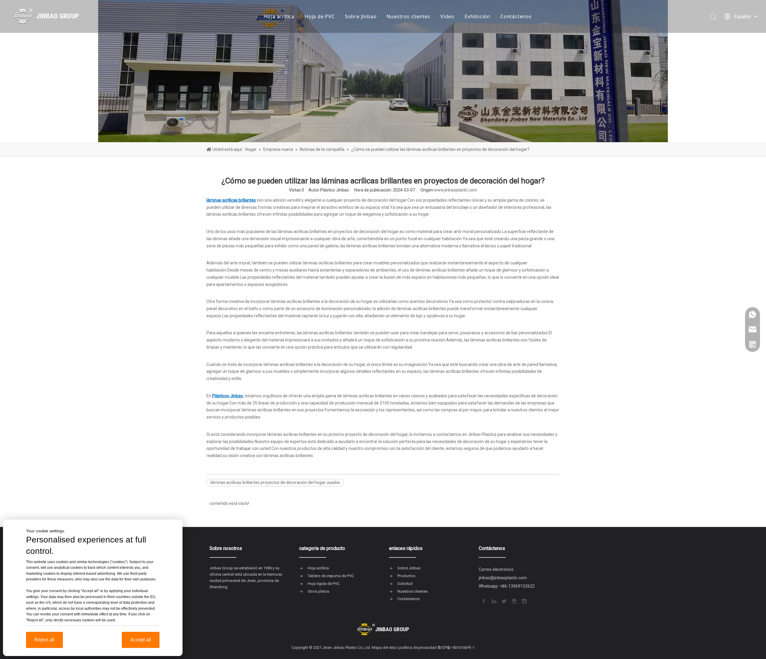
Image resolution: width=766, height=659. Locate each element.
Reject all (44, 639)
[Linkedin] (493, 600)
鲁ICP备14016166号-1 (456, 647)
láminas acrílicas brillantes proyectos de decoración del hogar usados (275, 482)
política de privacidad (418, 647)
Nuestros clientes (408, 16)
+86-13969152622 (517, 586)
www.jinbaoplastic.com (455, 190)
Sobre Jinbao (361, 16)
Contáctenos (516, 16)
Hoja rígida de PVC (324, 583)
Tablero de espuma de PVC (331, 576)
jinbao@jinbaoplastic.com (503, 577)
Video (447, 16)
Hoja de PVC (320, 16)
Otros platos (318, 591)
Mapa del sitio (384, 647)
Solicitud (405, 583)
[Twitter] (503, 600)
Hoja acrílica (279, 16)
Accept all (140, 639)
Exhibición (477, 16)
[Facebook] (483, 600)
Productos (406, 576)
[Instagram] (524, 600)
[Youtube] (513, 600)
